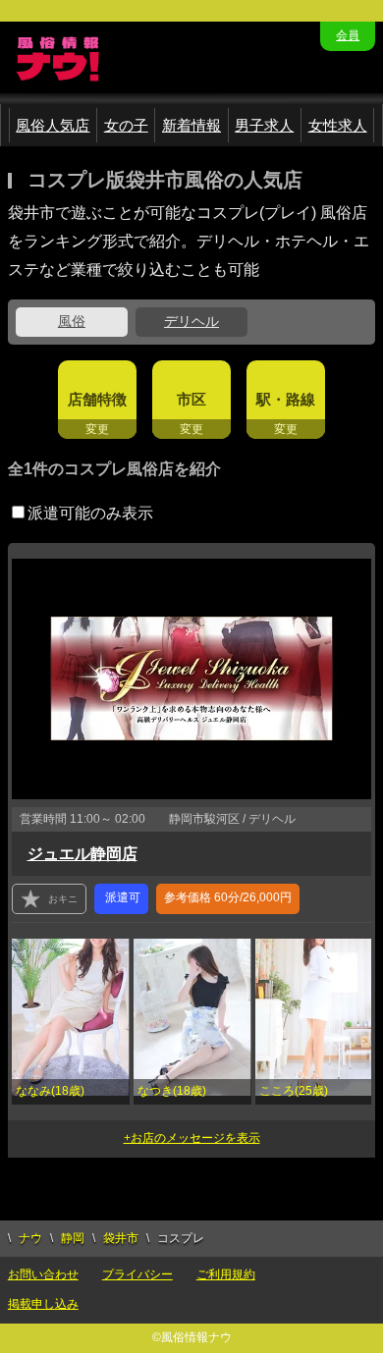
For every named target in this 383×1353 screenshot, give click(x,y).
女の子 (126, 125)
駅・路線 (285, 399)
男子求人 (264, 125)
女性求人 (337, 125)
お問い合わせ (43, 1274)
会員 (347, 35)
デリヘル (191, 321)
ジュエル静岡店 (82, 853)
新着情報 (191, 125)
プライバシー (137, 1274)
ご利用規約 (225, 1274)
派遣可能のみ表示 (90, 513)
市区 (191, 399)
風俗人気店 (52, 125)
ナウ (30, 1238)
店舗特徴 (97, 399)
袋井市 (120, 1238)
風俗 (71, 321)
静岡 (72, 1238)
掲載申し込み (43, 1304)
